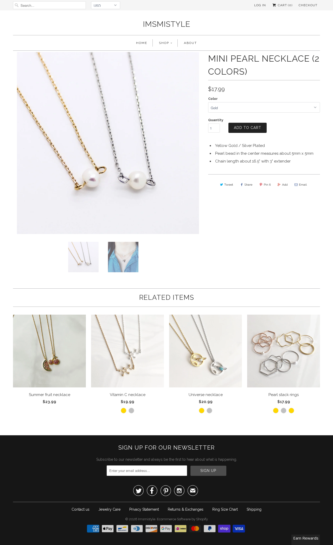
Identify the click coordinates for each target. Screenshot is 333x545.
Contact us (80, 509)
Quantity (215, 120)
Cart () (284, 5)
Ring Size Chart (225, 509)
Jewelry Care (109, 509)
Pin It (267, 184)
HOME (141, 43)
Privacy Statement (144, 509)
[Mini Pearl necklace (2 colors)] (108, 143)
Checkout (308, 5)
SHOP (164, 43)
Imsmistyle (166, 24)
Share (248, 184)
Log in (260, 5)
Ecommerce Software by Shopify (182, 519)
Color (213, 99)
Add (285, 184)
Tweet (228, 184)
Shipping (254, 509)
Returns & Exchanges (185, 509)
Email (303, 184)
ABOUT (190, 43)
